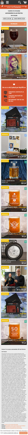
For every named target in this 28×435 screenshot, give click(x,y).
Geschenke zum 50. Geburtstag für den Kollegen (15, 425)
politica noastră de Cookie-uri (11, 433)
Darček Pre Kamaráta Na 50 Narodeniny (14, 428)
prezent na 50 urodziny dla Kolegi (11, 424)
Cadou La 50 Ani (7, 18)
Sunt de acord (23, 433)
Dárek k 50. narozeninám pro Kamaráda (13, 427)
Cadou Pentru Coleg (19, 18)
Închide (25, 7)
